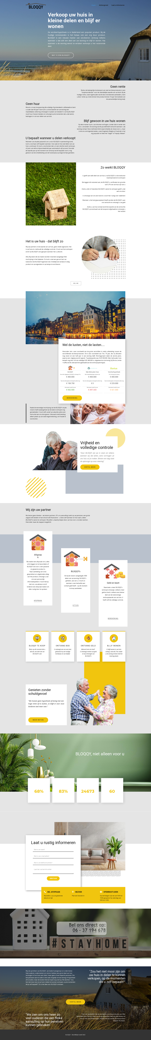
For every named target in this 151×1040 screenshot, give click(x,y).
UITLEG (76, 605)
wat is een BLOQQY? (61, 55)
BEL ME (75, 283)
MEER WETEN (38, 720)
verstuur (53, 878)
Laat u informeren (118, 5)
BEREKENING (113, 618)
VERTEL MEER (90, 467)
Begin (94, 5)
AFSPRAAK (38, 600)
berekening (72, 398)
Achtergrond (103, 5)
